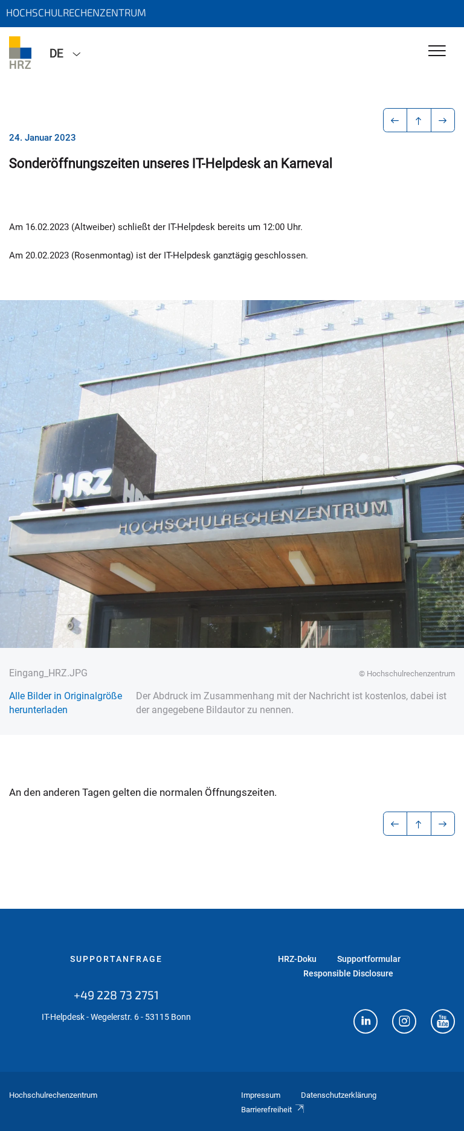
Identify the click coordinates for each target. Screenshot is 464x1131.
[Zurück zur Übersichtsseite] (419, 120)
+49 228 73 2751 (116, 994)
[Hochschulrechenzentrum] (20, 52)
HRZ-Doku (297, 959)
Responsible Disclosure (348, 973)
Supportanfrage (116, 959)
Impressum (260, 1095)
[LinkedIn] (365, 1023)
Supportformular (369, 959)
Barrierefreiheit (266, 1109)
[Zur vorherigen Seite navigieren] (395, 120)
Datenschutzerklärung (338, 1095)
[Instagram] (404, 1023)
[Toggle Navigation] (437, 51)
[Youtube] (443, 1023)
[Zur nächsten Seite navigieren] (443, 120)
